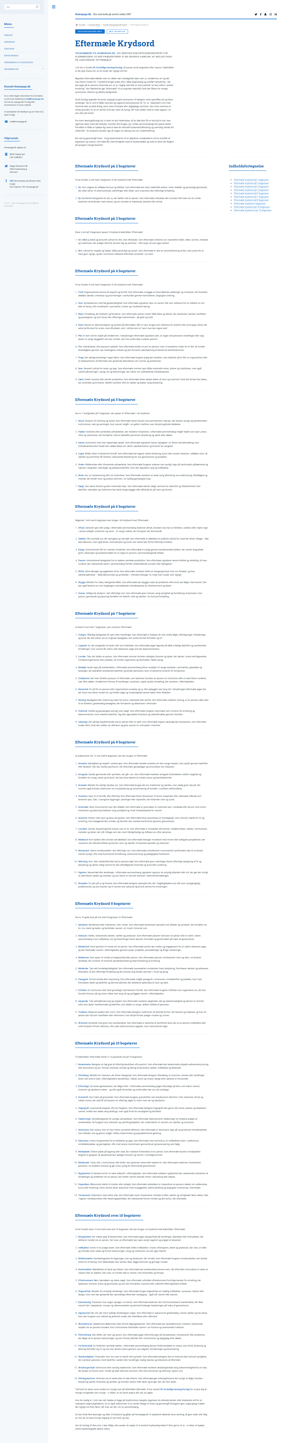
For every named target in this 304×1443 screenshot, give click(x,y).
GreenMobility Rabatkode (18, 62)
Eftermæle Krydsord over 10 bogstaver (253, 210)
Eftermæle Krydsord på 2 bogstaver (251, 179)
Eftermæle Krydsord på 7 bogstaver (251, 196)
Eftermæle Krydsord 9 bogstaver (250, 203)
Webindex (9, 42)
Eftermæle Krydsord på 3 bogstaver (251, 183)
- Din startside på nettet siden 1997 (103, 14)
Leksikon (9, 49)
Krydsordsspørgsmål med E (115, 25)
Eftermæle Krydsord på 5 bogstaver (251, 190)
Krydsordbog (94, 25)
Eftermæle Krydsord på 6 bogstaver (251, 193)
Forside (81, 25)
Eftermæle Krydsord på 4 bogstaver (251, 186)
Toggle (53, 7)
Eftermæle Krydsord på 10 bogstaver (252, 206)
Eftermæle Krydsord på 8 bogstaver (251, 200)
